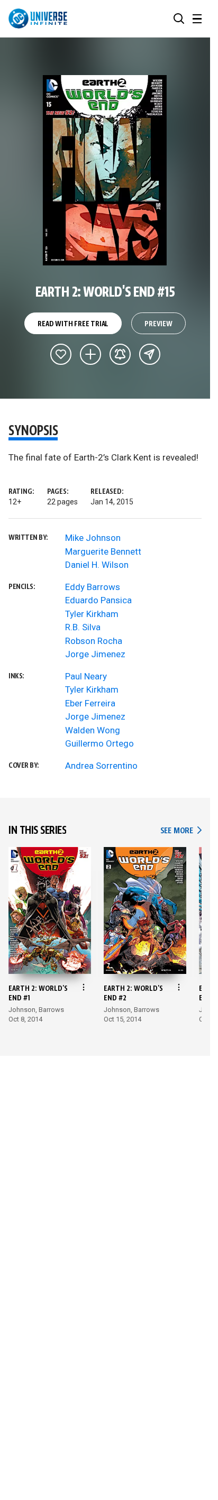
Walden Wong (92, 730)
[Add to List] (90, 354)
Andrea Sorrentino (101, 765)
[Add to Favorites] (60, 354)
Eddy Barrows (92, 587)
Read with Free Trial (73, 324)
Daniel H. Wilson (97, 564)
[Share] (149, 354)
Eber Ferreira (90, 703)
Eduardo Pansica (98, 600)
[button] (178, 18)
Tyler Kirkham (92, 614)
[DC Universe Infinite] (37, 18)
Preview (158, 324)
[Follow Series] (120, 354)
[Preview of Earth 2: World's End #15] (105, 170)
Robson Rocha (93, 641)
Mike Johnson (93, 537)
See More (181, 830)
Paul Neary (86, 676)
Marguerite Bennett (103, 551)
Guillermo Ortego (99, 743)
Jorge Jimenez (95, 654)
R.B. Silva (83, 627)
